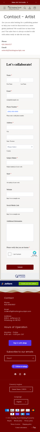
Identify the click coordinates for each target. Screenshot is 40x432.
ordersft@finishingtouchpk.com (13, 50)
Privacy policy (29, 420)
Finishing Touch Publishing (19, 418)
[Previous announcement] (4, 2)
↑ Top (34, 427)
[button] (4, 7)
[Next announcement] (36, 2)
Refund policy (18, 420)
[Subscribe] (33, 358)
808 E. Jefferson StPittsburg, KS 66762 (12, 319)
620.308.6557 (7, 44)
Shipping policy (27, 424)
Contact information (21, 427)
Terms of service (15, 424)
